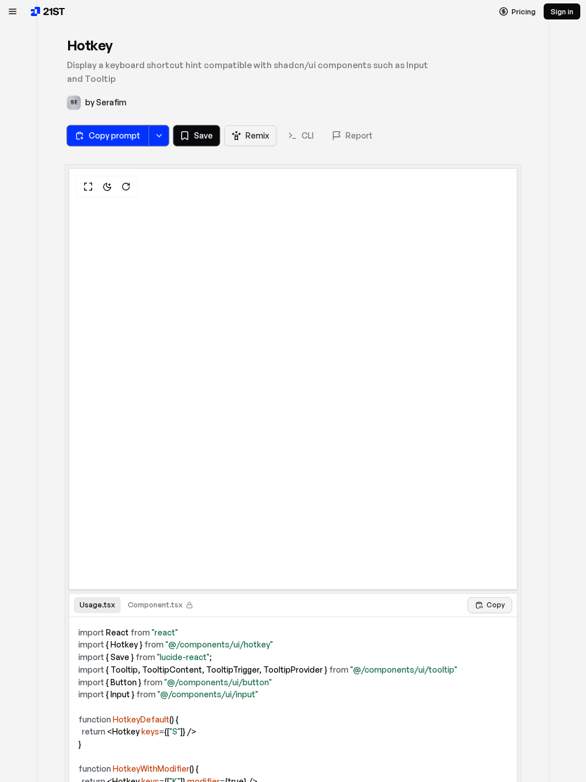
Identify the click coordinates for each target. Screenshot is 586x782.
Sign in (562, 11)
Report (359, 135)
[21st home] (48, 11)
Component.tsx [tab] (155, 604)
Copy (495, 605)
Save (203, 135)
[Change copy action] (158, 135)
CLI (308, 135)
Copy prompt (114, 135)
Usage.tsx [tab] (97, 604)
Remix (257, 135)
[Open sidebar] (12, 11)
